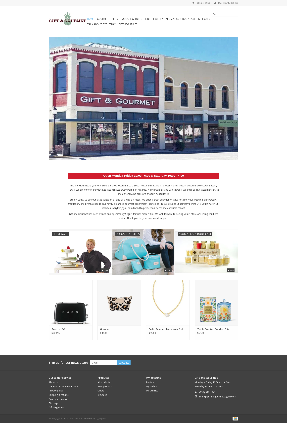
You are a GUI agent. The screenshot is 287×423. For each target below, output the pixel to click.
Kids (147, 18)
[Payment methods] (234, 418)
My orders (151, 386)
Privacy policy (56, 390)
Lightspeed (101, 418)
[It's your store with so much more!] (67, 19)
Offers (100, 390)
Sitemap (53, 403)
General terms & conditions (63, 386)
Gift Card (204, 18)
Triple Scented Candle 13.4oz (214, 329)
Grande (104, 329)
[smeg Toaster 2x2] (71, 303)
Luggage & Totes (131, 18)
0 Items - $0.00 (203, 2)
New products (105, 386)
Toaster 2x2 (58, 329)
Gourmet (103, 18)
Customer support (58, 399)
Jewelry (158, 18)
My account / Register (228, 2)
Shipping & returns (59, 394)
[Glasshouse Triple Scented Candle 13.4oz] (216, 303)
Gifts (114, 18)
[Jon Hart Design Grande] (119, 303)
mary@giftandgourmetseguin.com (217, 396)
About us (53, 382)
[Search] (214, 14)
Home (90, 18)
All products (103, 382)
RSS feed (102, 394)
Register (150, 382)
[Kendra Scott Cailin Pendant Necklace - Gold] (168, 303)
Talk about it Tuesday (101, 24)
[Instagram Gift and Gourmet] (235, 362)
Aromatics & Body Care (180, 18)
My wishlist (152, 390)
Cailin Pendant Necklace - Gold (166, 329)
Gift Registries (128, 24)
